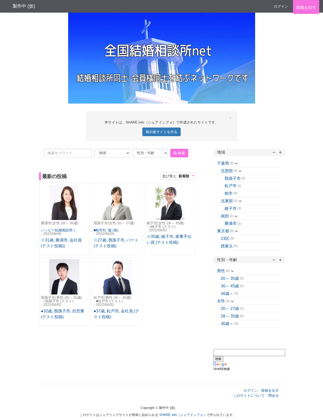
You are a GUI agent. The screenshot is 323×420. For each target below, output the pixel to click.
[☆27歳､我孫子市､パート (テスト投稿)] (117, 203)
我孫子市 (233, 178)
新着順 (184, 176)
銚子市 (231, 208)
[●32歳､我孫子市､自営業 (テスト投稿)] (64, 277)
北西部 (227, 171)
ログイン (281, 6)
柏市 (229, 193)
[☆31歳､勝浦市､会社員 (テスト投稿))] (64, 203)
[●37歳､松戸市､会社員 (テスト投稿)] (117, 277)
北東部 (227, 201)
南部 (225, 216)
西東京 (227, 246)
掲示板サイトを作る (161, 132)
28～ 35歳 (230, 316)
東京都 (223, 231)
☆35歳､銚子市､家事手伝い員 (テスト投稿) (169, 239)
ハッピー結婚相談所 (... (59, 230)
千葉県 (223, 163)
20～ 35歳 (230, 278)
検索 (181, 153)
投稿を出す (270, 390)
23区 (225, 238)
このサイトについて (249, 395)
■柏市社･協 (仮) (106, 230)
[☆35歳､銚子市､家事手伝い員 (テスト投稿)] (170, 203)
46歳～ (227, 293)
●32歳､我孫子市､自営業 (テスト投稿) (62, 314)
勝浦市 (231, 223)
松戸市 (231, 186)
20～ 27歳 (230, 308)
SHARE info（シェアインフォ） (182, 415)
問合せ (273, 395)
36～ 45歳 (230, 286)
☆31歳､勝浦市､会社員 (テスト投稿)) (61, 243)
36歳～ (227, 324)
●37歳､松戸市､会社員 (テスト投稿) (116, 314)
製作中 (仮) (24, 6)
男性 (221, 271)
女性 (221, 301)
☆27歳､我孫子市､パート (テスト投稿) (116, 243)
